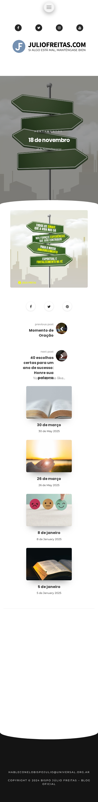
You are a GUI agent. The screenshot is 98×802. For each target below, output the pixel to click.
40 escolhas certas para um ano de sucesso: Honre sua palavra (38, 367)
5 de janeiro (49, 586)
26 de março (49, 478)
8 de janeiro (49, 532)
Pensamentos (48, 131)
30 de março (49, 425)
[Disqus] (49, 673)
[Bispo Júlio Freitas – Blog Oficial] (49, 60)
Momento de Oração (41, 333)
